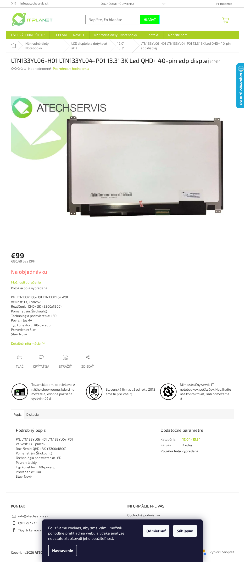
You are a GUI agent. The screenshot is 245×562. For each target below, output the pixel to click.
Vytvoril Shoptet (222, 552)
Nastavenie (62, 550)
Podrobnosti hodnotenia (71, 68)
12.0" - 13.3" (191, 439)
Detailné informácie (26, 343)
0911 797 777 (27, 523)
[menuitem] (28, 35)
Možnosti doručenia (26, 282)
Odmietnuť (156, 531)
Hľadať (150, 19)
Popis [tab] (17, 414)
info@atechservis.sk (33, 516)
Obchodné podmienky (117, 3)
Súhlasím (185, 531)
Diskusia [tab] (32, 414)
